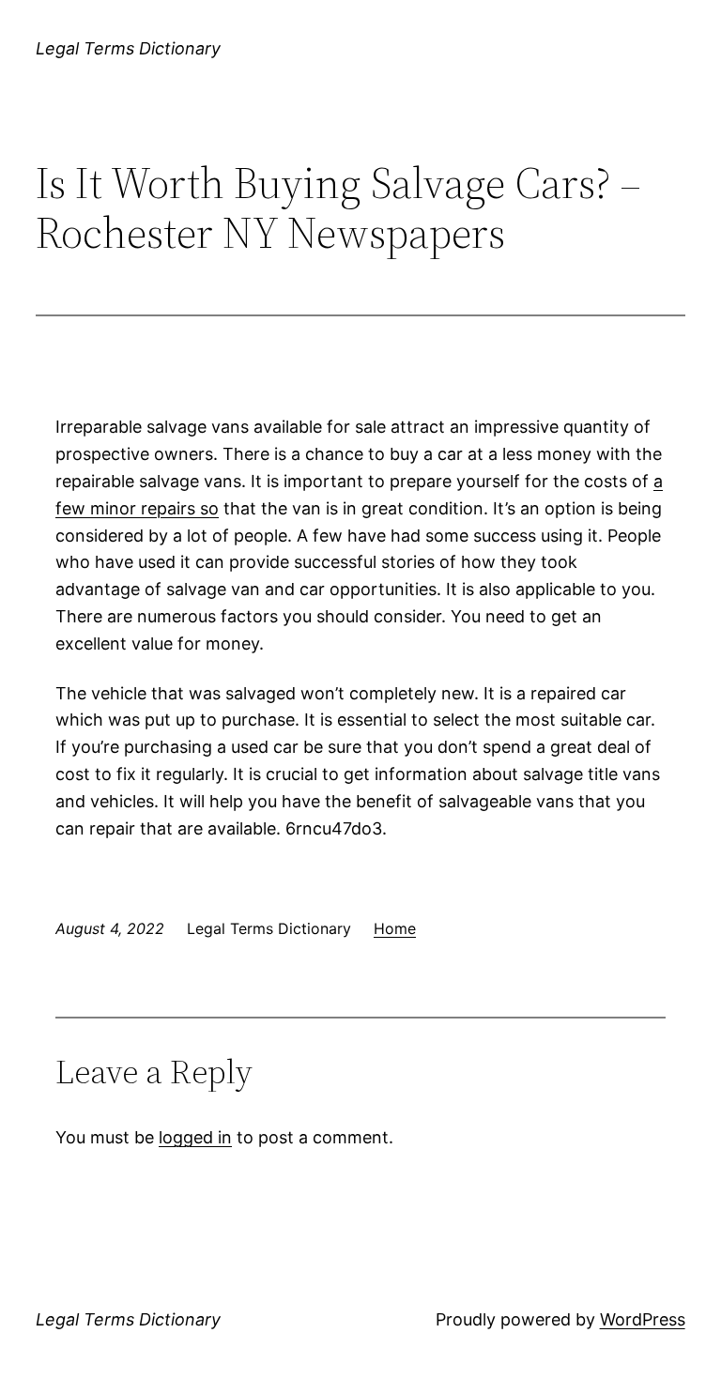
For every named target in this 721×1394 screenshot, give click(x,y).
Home (395, 928)
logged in (195, 1137)
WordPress (642, 1319)
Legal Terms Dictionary (128, 48)
